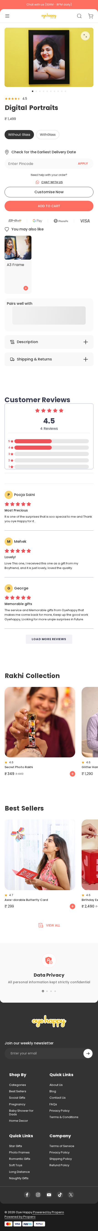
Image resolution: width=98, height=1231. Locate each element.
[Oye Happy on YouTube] (49, 1195)
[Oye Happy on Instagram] (38, 1195)
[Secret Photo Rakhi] (40, 722)
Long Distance (19, 1172)
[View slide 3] (51, 991)
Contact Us (57, 1098)
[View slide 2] (47, 991)
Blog (52, 1091)
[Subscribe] (88, 1053)
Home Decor (18, 1121)
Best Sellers (17, 1091)
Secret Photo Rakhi (19, 767)
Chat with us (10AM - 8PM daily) (49, 4)
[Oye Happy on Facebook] (27, 1195)
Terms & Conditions (63, 1117)
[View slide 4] (55, 991)
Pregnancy (17, 1104)
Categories (17, 1085)
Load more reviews (49, 639)
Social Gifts (17, 1098)
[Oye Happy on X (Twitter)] (71, 1195)
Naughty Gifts (18, 1178)
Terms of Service (61, 1146)
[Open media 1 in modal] (85, 35)
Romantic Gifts (19, 1159)
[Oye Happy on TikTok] (60, 1195)
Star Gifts (15, 1146)
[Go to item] (32, 91)
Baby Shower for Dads (21, 1112)
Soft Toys (15, 1165)
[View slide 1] (43, 991)
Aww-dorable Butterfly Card (26, 900)
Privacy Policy (59, 1111)
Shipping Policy (60, 1159)
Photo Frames (19, 1152)
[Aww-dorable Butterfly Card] (40, 854)
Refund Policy (59, 1165)
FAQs (53, 1104)
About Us (56, 1085)
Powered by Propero (48, 1212)
